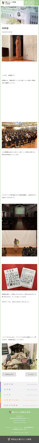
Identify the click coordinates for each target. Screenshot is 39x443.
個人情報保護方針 (29, 427)
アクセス (7, 427)
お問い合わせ (31, 3)
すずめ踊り (31, 374)
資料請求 (26, 3)
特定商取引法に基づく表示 (20, 429)
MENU (36, 3)
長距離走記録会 (9, 374)
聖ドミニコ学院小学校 (9, 3)
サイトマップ (17, 427)
